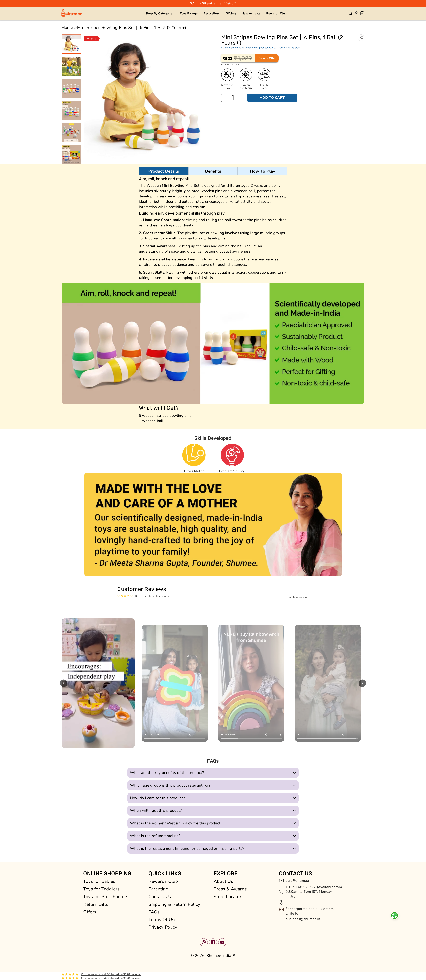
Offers (89, 912)
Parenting (158, 889)
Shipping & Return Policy (174, 905)
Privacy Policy (162, 927)
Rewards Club (163, 882)
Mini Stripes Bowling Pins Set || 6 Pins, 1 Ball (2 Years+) (131, 28)
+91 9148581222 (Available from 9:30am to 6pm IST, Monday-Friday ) (314, 892)
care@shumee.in (299, 881)
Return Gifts (95, 905)
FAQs (154, 912)
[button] (160, 13)
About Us (223, 882)
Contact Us (159, 897)
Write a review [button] (298, 597)
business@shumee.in (303, 919)
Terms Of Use (162, 920)
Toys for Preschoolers (105, 897)
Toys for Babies (99, 882)
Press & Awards (230, 889)
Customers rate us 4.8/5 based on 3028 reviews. (111, 975)
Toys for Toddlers (101, 889)
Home (67, 28)
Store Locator (227, 897)
